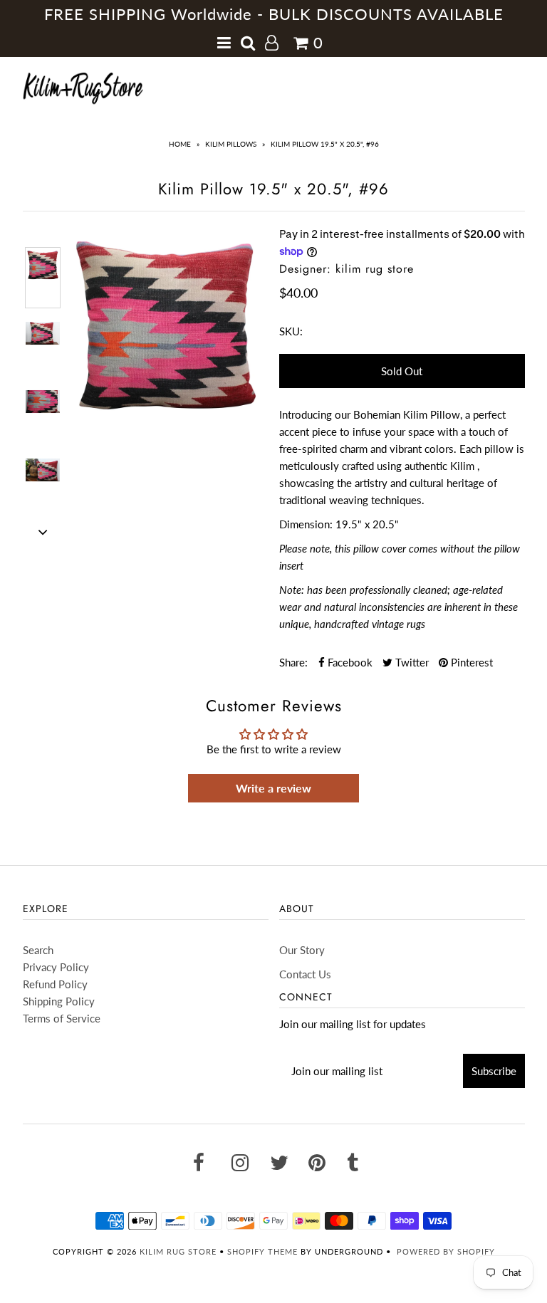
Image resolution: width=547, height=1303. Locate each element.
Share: (293, 662)
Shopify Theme (262, 1251)
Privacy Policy (56, 967)
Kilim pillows (230, 144)
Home (180, 144)
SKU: (291, 331)
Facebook (349, 662)
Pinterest (470, 662)
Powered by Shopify (446, 1251)
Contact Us (305, 974)
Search (38, 949)
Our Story (302, 949)
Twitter (410, 662)
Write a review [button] (273, 788)
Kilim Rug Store (178, 1251)
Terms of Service (61, 1018)
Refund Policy (55, 984)
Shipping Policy (59, 1001)
